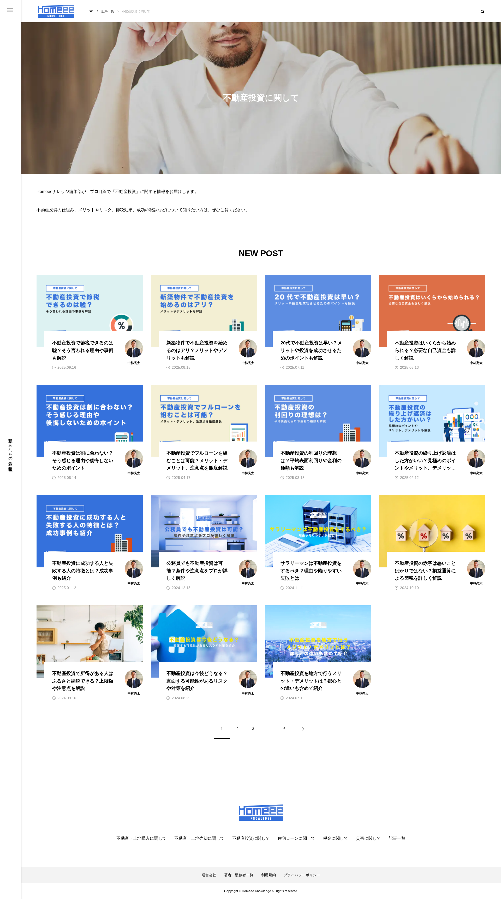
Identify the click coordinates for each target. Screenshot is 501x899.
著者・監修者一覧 (238, 875)
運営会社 (209, 875)
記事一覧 (397, 838)
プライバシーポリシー (302, 875)
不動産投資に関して (251, 838)
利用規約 (268, 875)
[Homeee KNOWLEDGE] (56, 11)
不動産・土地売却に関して (199, 838)
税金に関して (335, 838)
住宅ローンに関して (296, 838)
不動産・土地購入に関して (141, 838)
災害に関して (368, 838)
